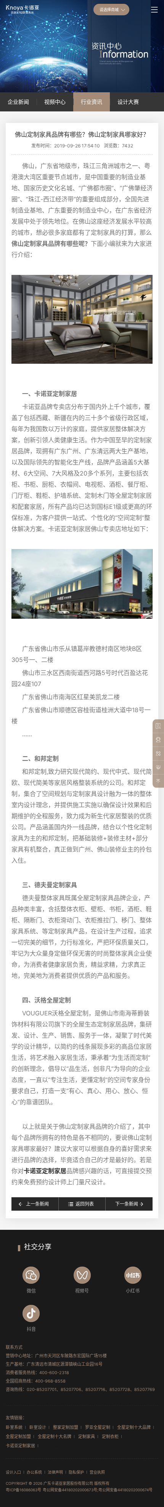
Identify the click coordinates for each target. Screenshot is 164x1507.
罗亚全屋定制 (97, 1427)
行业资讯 (91, 101)
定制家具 (86, 1436)
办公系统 (34, 1472)
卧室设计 (37, 1427)
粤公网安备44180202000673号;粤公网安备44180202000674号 (98, 1489)
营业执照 (97, 1472)
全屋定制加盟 (18, 1436)
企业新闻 (18, 101)
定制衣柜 (110, 1436)
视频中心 (55, 101)
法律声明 (55, 1472)
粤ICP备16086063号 (23, 1489)
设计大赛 (128, 101)
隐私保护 (76, 1472)
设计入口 (13, 1472)
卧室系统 (14, 1427)
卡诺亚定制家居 (45, 1171)
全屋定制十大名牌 (54, 1436)
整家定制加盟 (65, 1427)
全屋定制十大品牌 (134, 1427)
